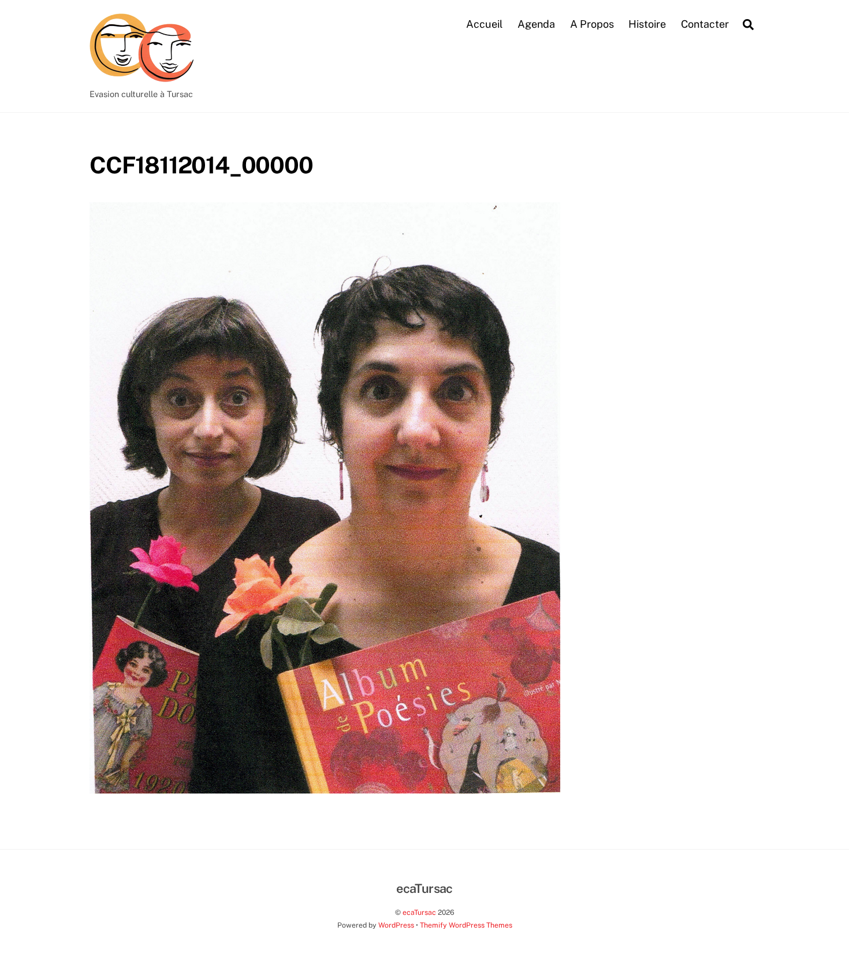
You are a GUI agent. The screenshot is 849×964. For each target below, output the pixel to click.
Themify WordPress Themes (466, 925)
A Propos (592, 24)
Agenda (536, 24)
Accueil (484, 24)
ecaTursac (419, 912)
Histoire (647, 24)
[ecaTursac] (141, 75)
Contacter (705, 24)
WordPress (396, 925)
